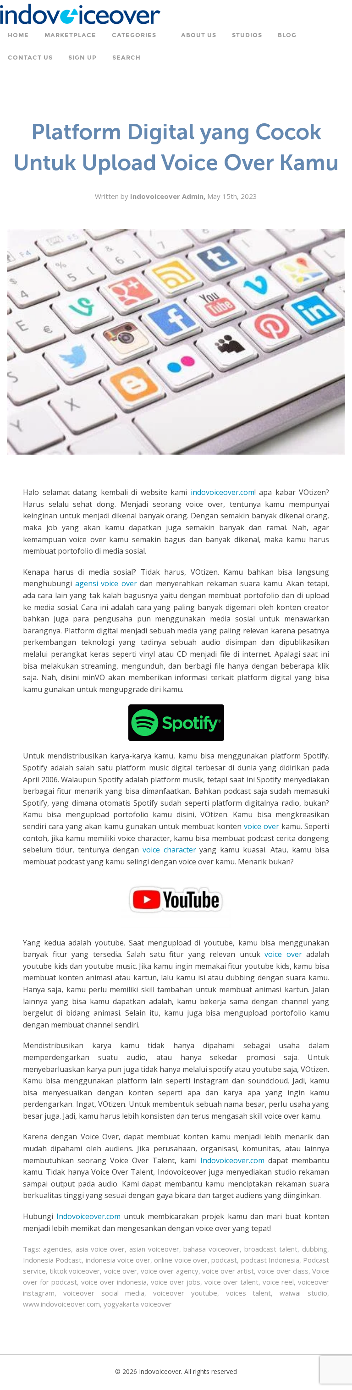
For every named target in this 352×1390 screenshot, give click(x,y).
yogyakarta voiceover (138, 1303)
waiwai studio (303, 1292)
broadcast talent (270, 1248)
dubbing (314, 1248)
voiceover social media (104, 1292)
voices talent (248, 1292)
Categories (134, 35)
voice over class (283, 1270)
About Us (198, 35)
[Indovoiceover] (80, 13)
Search (126, 57)
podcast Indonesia (270, 1259)
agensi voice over (106, 583)
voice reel (278, 1281)
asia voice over (100, 1248)
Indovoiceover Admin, (168, 196)
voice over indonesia (114, 1281)
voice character (169, 850)
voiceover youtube (185, 1292)
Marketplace (70, 35)
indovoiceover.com (222, 492)
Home (18, 35)
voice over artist (228, 1270)
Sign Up (82, 57)
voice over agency (169, 1270)
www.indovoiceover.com (61, 1303)
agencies (57, 1248)
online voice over (181, 1259)
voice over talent (231, 1281)
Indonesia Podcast (52, 1259)
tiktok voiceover (75, 1270)
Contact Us (30, 57)
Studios (247, 35)
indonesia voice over (118, 1259)
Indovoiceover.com (232, 1160)
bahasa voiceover (211, 1248)
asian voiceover (154, 1248)
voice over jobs (175, 1281)
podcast (224, 1259)
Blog (287, 35)
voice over (261, 826)
